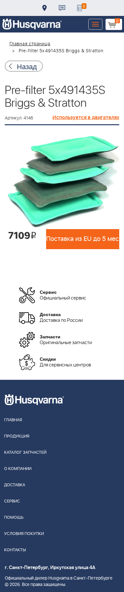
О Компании (17, 469)
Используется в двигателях (85, 117)
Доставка (44, 8)
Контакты (62, 8)
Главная (13, 420)
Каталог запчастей (25, 453)
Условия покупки (24, 534)
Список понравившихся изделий (79, 8)
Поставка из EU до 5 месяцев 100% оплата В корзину (82, 239)
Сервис (12, 501)
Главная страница (30, 44)
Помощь (14, 518)
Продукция (16, 436)
